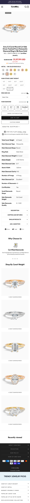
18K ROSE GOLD (7, 74)
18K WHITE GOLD (3, 74)
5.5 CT (10, 89)
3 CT (4, 85)
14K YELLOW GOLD (26, 70)
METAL (11, 66)
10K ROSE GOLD (11, 70)
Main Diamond (6, 102)
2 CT (15, 81)
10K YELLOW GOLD (14, 70)
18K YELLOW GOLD (11, 74)
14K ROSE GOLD (22, 70)
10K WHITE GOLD (7, 70)
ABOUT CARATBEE (15, 445)
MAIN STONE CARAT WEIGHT (10, 78)
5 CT (4, 89)
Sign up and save (14, 456)
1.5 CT (9, 81)
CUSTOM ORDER (15, 122)
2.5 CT (21, 81)
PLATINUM (14, 74)
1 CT (4, 81)
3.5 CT (10, 85)
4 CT (16, 85)
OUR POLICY (14, 453)
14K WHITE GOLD (18, 70)
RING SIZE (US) (5, 93)
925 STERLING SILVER (3, 70)
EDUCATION (15, 449)
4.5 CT (22, 85)
